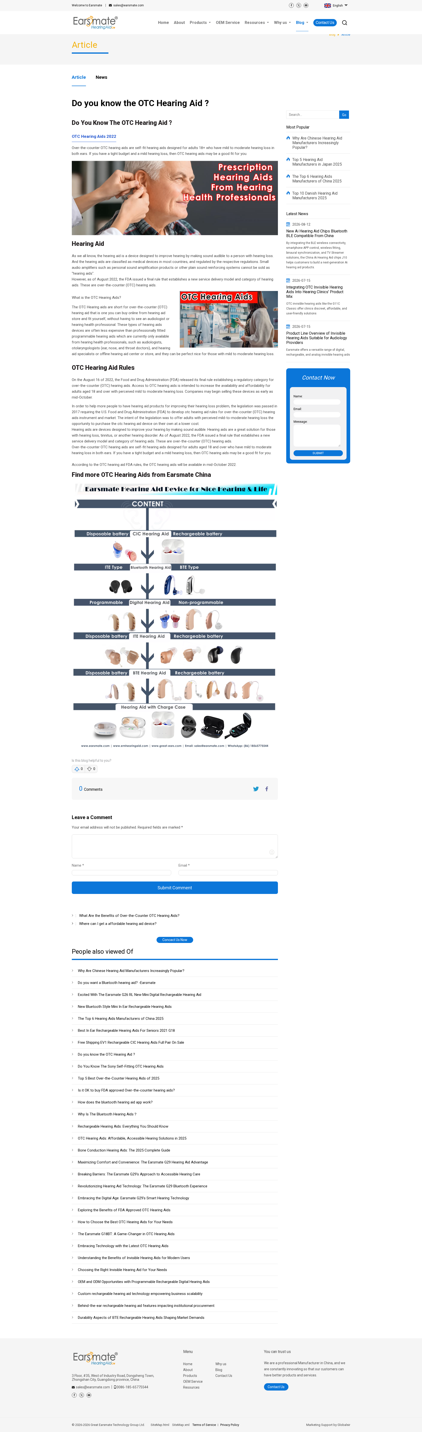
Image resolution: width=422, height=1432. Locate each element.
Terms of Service (204, 1425)
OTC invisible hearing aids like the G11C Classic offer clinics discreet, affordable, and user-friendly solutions (316, 308)
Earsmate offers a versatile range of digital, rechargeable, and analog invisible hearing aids (318, 352)
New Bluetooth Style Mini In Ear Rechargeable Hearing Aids (125, 1006)
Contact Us (325, 22)
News (101, 77)
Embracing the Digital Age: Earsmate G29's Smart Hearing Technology (133, 1198)
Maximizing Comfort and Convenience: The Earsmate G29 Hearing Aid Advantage (143, 1162)
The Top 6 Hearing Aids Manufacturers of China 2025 (120, 1018)
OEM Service (193, 1381)
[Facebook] (291, 5)
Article (79, 77)
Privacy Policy (229, 1425)
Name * (80, 865)
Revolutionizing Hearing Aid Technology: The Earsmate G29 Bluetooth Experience (142, 1186)
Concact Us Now (174, 940)
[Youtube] (306, 5)
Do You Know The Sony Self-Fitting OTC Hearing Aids (121, 1066)
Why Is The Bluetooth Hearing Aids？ (107, 1114)
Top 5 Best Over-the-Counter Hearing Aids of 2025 (118, 1078)
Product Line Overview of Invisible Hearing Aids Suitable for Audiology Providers (316, 338)
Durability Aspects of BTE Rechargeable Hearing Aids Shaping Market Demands (141, 1317)
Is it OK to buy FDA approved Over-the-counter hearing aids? (126, 1090)
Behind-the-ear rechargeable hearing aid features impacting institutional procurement (146, 1305)
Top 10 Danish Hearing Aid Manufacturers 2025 (315, 195)
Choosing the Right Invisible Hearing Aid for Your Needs (122, 1270)
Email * (186, 865)
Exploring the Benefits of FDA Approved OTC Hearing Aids (124, 1210)
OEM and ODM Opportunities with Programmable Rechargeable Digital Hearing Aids (144, 1282)
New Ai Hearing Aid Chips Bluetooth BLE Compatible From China (316, 233)
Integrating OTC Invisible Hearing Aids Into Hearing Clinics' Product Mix (314, 292)
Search (343, 107)
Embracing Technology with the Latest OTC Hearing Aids (123, 1246)
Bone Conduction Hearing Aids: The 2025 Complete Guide (124, 1150)
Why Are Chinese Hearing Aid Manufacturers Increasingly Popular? (131, 971)
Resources (191, 1387)
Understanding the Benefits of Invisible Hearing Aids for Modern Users (134, 1258)
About (188, 1370)
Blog (218, 1370)
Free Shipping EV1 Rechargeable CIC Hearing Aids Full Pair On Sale (131, 1042)
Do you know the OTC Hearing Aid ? (106, 1054)
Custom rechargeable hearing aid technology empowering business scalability (140, 1294)
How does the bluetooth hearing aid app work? (115, 1102)
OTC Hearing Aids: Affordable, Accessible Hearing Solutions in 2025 (132, 1138)
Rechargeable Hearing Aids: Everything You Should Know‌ (123, 1126)
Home (187, 1364)
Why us (220, 1364)
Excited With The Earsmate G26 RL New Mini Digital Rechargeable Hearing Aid (139, 994)
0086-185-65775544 (132, 1387)
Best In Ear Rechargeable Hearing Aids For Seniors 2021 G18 (126, 1030)
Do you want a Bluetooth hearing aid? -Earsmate (117, 983)
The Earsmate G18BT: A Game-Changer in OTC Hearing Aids (126, 1234)
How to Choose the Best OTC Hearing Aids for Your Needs (125, 1222)
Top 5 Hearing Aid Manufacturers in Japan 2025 (317, 162)
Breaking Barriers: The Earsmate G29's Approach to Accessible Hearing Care (139, 1174)
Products (190, 1376)
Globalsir (344, 1425)
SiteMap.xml (181, 1425)
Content (76, 828)
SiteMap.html (160, 1425)
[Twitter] (298, 5)
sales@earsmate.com (128, 5)
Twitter (256, 788)
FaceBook (267, 788)
